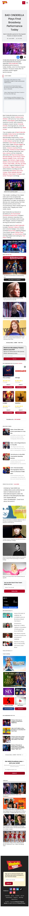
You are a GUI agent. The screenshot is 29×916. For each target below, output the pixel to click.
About (12, 895)
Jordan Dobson (7, 141)
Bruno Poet (11, 230)
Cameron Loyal (11, 148)
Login (20, 2)
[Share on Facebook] (18, 57)
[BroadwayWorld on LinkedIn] (17, 889)
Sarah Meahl (15, 162)
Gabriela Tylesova (13, 227)
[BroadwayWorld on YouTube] (14, 892)
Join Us (22, 895)
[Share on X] (21, 57)
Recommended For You (9, 715)
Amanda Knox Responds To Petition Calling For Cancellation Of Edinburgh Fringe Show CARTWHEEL (20, 627)
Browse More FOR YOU (14, 342)
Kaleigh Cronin (12, 158)
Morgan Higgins (18, 144)
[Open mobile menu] (27, 2)
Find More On (13, 419)
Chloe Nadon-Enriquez (15, 174)
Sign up (14, 773)
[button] (23, 2)
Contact (17, 895)
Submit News (9, 897)
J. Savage (6, 165)
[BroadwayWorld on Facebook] (10, 889)
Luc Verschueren (18, 234)
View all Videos (7, 650)
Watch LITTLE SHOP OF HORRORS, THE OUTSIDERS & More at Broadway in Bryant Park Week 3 (19, 617)
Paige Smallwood (16, 167)
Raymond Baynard (17, 155)
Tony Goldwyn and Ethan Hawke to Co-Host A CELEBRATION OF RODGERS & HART (14, 98)
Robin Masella (12, 172)
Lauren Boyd (16, 157)
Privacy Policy (21, 903)
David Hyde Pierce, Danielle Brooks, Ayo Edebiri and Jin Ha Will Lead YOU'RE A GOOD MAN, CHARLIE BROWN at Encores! (14, 811)
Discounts (20, 708)
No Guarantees (15, 214)
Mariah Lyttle (7, 162)
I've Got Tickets (8, 387)
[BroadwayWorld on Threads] (10, 892)
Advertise (7, 895)
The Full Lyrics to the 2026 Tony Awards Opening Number (17, 456)
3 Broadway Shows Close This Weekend (12, 795)
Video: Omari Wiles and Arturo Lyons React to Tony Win (17, 431)
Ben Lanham (11, 160)
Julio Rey (17, 163)
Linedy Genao (12, 134)
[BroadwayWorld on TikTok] (21, 889)
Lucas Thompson (8, 176)
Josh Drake (20, 158)
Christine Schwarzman (10, 215)
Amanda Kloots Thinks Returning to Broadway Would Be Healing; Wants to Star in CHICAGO (14, 87)
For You (9, 254)
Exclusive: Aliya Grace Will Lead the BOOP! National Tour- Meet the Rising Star (13, 844)
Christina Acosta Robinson (17, 150)
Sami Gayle (12, 143)
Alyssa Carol (15, 170)
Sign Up (9, 883)
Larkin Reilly (10, 163)
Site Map (21, 897)
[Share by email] (24, 57)
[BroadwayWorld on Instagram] (14, 889)
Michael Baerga (7, 157)
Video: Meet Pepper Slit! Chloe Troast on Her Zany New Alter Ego (14, 93)
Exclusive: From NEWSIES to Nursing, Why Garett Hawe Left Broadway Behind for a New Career (14, 827)
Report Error (15, 899)
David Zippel (11, 120)
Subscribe (14, 591)
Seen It (8, 384)
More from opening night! (11, 191)
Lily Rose (23, 163)
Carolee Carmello (8, 136)
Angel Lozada (20, 160)
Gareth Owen (19, 232)
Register (15, 2)
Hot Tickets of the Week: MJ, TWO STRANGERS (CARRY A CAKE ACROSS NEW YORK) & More (14, 81)
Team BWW (16, 484)
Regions (16, 897)
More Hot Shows (8, 708)
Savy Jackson (7, 153)
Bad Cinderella (13, 63)
